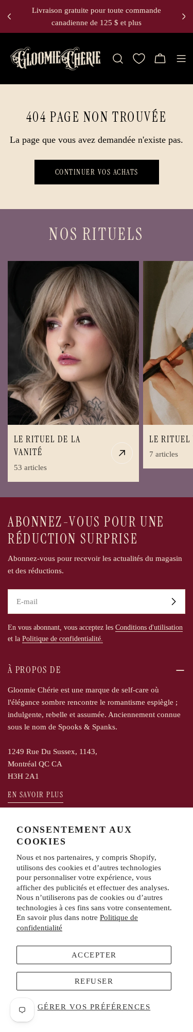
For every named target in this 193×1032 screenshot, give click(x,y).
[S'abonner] (173, 601)
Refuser (94, 981)
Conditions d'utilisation (149, 627)
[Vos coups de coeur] (139, 58)
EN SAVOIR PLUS (35, 795)
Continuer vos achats (96, 172)
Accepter (94, 955)
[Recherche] (118, 58)
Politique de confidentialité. (62, 639)
